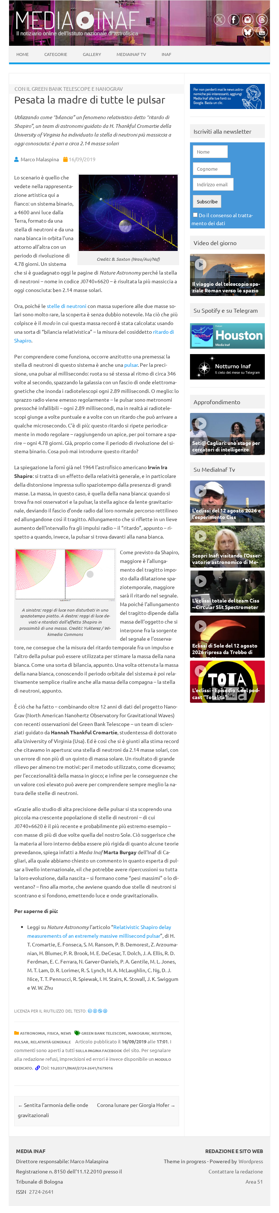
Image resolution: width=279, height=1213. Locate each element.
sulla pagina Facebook (99, 1050)
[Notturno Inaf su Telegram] (227, 381)
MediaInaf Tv (131, 54)
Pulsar (21, 1041)
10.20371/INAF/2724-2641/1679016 (81, 1068)
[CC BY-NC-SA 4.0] (97, 1011)
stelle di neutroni (66, 306)
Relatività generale (51, 1041)
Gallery (92, 54)
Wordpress (251, 1161)
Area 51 (254, 1181)
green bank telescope (103, 1033)
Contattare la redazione (236, 1171)
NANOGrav (138, 1033)
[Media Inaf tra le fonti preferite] (227, 110)
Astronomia (32, 1033)
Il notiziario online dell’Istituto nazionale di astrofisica (77, 33)
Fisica (52, 1033)
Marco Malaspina (40, 159)
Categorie (55, 54)
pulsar (131, 364)
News (66, 1033)
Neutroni (161, 1033)
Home (22, 54)
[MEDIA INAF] (77, 28)
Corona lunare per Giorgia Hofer (136, 1105)
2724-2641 (41, 1191)
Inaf (166, 54)
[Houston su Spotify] (227, 350)
